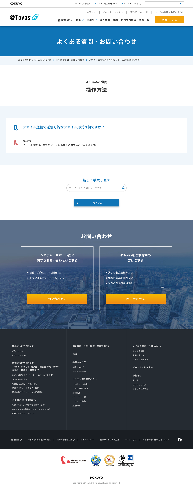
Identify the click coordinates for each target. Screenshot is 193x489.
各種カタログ (79, 362)
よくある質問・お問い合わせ (169, 12)
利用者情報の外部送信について (156, 439)
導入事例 (105, 20)
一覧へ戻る (96, 202)
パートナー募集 (79, 401)
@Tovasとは (17, 351)
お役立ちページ (79, 371)
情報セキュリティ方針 (109, 439)
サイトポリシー (87, 439)
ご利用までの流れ (80, 384)
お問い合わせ (138, 355)
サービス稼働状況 (83, 3)
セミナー (137, 380)
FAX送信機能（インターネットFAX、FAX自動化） (33, 375)
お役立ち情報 (128, 20)
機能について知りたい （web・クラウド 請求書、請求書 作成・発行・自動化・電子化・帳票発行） (36, 366)
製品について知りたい (23, 346)
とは (65, 20)
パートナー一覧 (79, 397)
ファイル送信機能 (20, 379)
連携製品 (76, 392)
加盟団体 (76, 405)
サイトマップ (131, 439)
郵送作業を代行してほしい (23, 413)
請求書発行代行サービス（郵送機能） (28, 392)
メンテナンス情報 (140, 388)
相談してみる (169, 20)
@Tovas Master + (20, 355)
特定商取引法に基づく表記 (39, 439)
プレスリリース (139, 384)
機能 (78, 20)
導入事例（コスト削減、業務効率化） (91, 346)
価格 (115, 20)
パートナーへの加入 (132, 3)
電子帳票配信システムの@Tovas (34, 59)
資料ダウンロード (139, 12)
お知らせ (91, 12)
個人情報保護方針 (64, 439)
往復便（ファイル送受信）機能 (25, 388)
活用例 (90, 20)
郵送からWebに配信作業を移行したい (28, 405)
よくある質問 (138, 351)
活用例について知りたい (24, 400)
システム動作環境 (80, 388)
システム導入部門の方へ (107, 3)
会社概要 (15, 439)
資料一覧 (144, 20)
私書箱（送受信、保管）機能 (24, 383)
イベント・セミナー (113, 12)
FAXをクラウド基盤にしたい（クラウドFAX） (31, 409)
